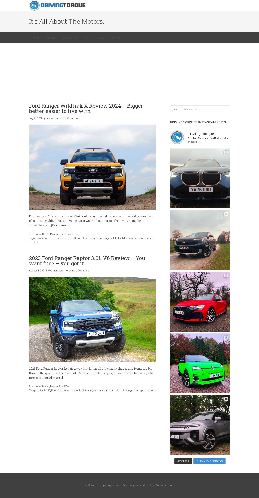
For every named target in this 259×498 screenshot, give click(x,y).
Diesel (65, 238)
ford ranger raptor (103, 390)
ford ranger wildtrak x (109, 238)
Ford (79, 238)
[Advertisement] (129, 69)
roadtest (33, 242)
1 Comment (71, 118)
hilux (124, 238)
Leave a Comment (79, 270)
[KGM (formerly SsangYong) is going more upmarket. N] (200, 425)
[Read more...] (60, 225)
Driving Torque (57, 5)
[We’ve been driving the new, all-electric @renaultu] (200, 363)
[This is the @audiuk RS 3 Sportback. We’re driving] (200, 302)
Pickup (54, 234)
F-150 (72, 238)
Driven (45, 234)
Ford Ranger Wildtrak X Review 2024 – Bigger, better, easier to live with (86, 108)
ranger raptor (138, 390)
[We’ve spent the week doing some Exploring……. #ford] (200, 240)
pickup (132, 238)
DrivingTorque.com (108, 485)
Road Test (73, 234)
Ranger (141, 238)
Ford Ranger (90, 238)
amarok (48, 238)
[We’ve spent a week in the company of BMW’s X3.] (200, 178)
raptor (150, 390)
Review (62, 234)
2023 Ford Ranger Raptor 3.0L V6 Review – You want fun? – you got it (87, 261)
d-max (57, 238)
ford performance (68, 390)
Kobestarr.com (164, 485)
